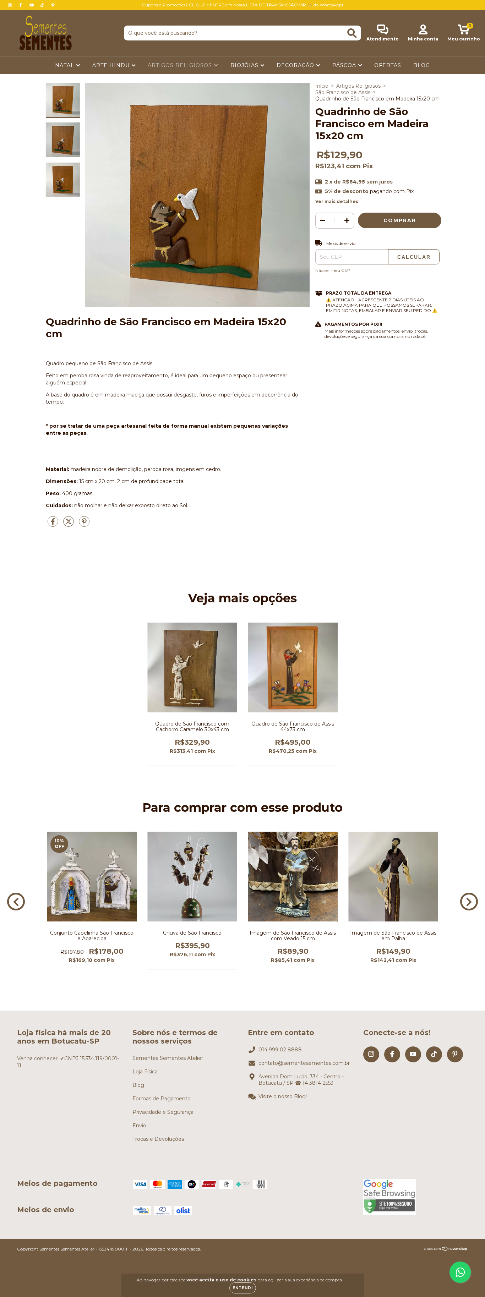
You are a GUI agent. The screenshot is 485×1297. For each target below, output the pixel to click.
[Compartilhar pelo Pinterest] (84, 524)
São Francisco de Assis (342, 92)
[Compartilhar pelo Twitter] (69, 524)
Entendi (243, 1288)
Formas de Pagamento (161, 1098)
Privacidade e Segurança (163, 1112)
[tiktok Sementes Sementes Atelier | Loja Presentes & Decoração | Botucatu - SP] (43, 5)
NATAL (65, 65)
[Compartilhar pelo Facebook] (54, 524)
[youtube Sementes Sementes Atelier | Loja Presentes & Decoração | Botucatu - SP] (32, 5)
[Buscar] (352, 33)
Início (321, 86)
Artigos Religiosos (358, 86)
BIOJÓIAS (245, 65)
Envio (139, 1125)
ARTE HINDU (111, 65)
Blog (138, 1085)
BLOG (421, 65)
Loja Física (145, 1071)
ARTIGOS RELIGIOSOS (181, 65)
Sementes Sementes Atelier (167, 1058)
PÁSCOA (345, 65)
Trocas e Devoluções (158, 1139)
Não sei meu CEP (332, 270)
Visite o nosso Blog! (282, 1096)
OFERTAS (387, 65)
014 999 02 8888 (280, 1049)
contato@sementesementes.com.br (304, 1063)
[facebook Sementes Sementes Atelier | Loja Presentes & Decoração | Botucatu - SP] (21, 5)
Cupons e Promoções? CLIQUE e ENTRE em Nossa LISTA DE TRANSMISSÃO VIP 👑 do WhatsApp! (242, 4)
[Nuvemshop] (446, 1249)
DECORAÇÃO (296, 65)
